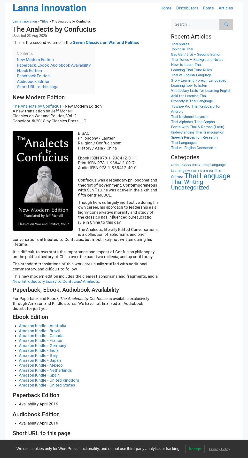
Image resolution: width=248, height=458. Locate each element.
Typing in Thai (182, 49)
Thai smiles (180, 44)
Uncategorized (190, 187)
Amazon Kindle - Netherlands (45, 370)
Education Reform (190, 165)
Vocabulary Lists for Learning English (201, 90)
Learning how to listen (189, 85)
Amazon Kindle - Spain (39, 375)
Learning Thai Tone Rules (191, 70)
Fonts (208, 8)
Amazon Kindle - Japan (40, 360)
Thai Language (207, 176)
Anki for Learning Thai (189, 96)
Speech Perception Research (194, 137)
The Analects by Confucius (37, 106)
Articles (226, 8)
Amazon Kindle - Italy (38, 355)
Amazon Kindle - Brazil (39, 330)
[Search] (226, 24)
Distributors (187, 8)
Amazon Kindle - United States (47, 385)
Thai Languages (184, 143)
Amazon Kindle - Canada (41, 335)
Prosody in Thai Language (192, 101)
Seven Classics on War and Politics (106, 42)
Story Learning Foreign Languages (198, 80)
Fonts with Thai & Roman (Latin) (197, 127)
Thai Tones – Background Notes (197, 59)
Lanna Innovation (49, 8)
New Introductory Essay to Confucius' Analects (56, 281)
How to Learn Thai (186, 65)
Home (166, 8)
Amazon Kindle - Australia (42, 325)
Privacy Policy (219, 449)
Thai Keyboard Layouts (190, 117)
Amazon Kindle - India (39, 350)
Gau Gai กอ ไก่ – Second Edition (196, 54)
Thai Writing (187, 182)
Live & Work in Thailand (199, 171)
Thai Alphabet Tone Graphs (193, 122)
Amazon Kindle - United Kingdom (49, 380)
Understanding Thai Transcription (197, 132)
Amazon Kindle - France (40, 340)
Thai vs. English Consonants (194, 148)
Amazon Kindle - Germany (42, 345)
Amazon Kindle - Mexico (41, 365)
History (205, 165)
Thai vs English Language (191, 75)
